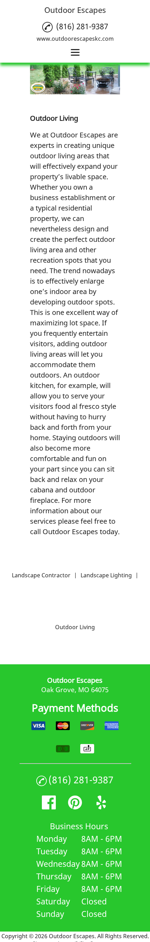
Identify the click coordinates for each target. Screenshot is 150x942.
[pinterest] (75, 807)
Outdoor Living (75, 627)
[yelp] (101, 807)
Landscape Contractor (41, 575)
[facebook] (49, 807)
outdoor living (52, 155)
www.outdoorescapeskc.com (75, 38)
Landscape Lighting (106, 575)
